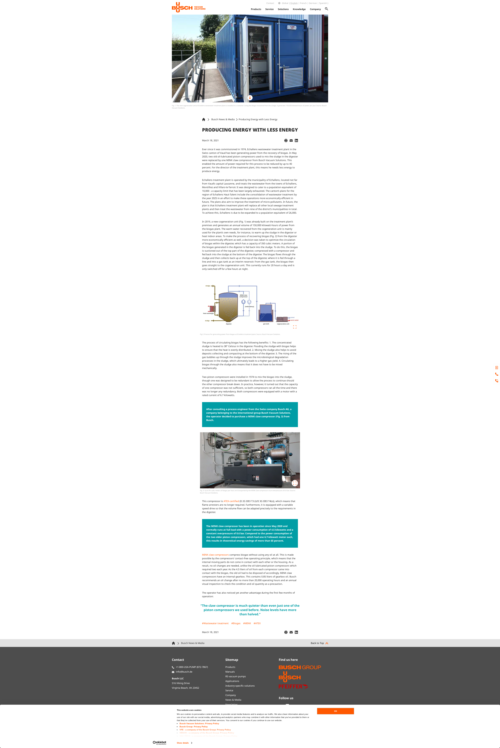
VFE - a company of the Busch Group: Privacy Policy (205, 730)
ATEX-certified (231, 501)
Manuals (230, 671)
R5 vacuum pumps (235, 676)
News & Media (233, 699)
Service (229, 690)
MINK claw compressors (215, 554)
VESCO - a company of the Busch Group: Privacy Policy (207, 733)
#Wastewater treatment (215, 623)
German (313, 3)
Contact (270, 3)
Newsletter (231, 704)
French (303, 3)
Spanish (323, 3)
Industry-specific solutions (240, 685)
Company (230, 695)
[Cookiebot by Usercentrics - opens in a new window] (159, 743)
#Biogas (235, 623)
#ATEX (257, 623)
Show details (183, 743)
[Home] (204, 119)
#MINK (247, 623)
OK (335, 711)
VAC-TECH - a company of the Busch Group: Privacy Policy (208, 736)
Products (230, 667)
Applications (232, 681)
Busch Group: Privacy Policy (194, 726)
